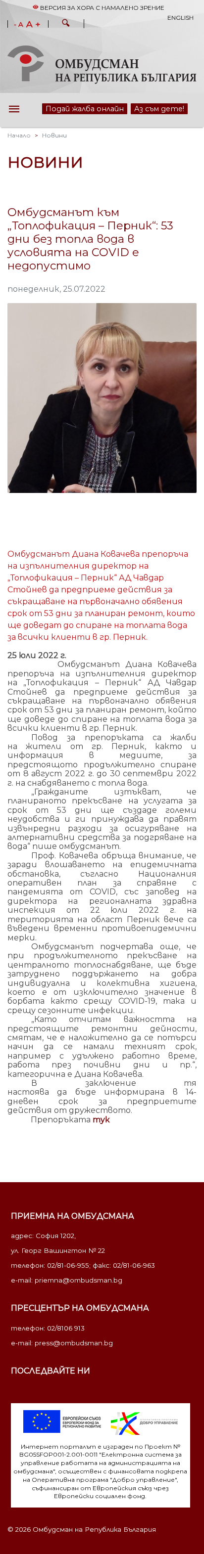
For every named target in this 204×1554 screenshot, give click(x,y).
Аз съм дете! (156, 108)
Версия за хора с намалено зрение (101, 7)
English (180, 17)
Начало (19, 135)
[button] (65, 24)
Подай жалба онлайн (75, 108)
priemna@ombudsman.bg (78, 1280)
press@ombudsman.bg (74, 1343)
